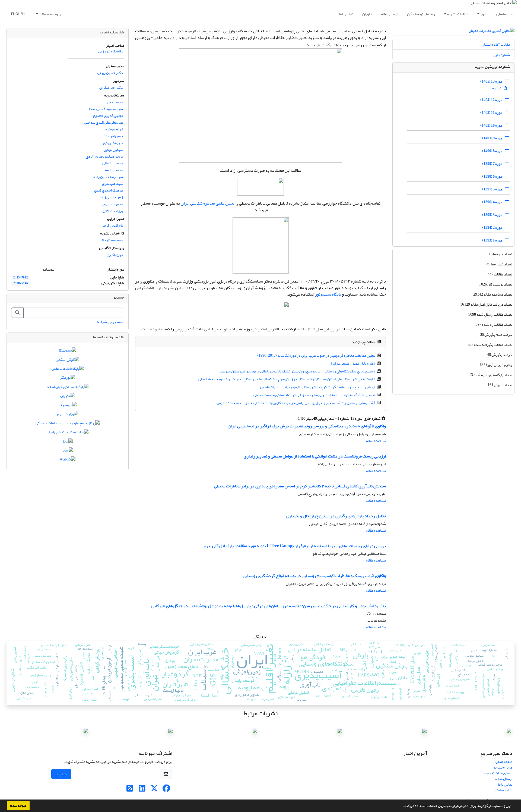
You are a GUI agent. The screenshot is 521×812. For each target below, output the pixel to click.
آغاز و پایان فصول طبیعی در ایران (352, 363)
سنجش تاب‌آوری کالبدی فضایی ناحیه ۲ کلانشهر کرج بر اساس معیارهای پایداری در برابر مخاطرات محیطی (300, 486)
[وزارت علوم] (67, 415)
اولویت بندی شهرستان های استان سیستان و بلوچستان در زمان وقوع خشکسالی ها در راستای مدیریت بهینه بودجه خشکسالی (286, 379)
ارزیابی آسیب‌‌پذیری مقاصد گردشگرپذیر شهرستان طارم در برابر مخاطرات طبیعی (317, 387)
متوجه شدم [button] (18, 805)
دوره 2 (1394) (492, 227)
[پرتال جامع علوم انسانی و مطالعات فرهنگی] (68, 424)
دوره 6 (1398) (492, 176)
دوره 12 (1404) (491, 100)
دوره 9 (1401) (492, 138)
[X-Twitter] (154, 790)
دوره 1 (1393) (492, 240)
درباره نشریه (502, 767)
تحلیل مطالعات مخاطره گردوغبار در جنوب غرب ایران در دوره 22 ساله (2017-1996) (316, 355)
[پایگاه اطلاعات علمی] (68, 369)
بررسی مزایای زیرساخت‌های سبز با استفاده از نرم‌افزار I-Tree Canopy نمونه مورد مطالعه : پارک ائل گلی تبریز (294, 546)
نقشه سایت (503, 790)
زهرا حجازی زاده (111, 197)
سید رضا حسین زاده (108, 176)
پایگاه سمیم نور (328, 294)
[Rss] (130, 790)
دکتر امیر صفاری (111, 87)
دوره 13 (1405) (491, 81)
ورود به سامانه (50, 14)
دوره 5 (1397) (492, 189)
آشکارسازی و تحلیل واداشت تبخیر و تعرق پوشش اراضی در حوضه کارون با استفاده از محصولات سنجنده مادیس (296, 402)
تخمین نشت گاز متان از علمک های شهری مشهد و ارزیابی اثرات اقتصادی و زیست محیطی (314, 395)
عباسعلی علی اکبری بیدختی (103, 122)
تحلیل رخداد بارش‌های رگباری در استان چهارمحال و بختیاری (336, 516)
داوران (367, 14)
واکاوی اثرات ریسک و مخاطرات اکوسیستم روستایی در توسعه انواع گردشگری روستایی (314, 576)
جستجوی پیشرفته (110, 321)
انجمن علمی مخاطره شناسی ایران (208, 203)
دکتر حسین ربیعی (110, 72)
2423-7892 (20, 277)
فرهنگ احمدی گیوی (108, 190)
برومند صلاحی (113, 210)
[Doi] (68, 442)
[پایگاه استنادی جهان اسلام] (67, 387)
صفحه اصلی (504, 14)
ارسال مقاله (389, 14)
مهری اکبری (115, 254)
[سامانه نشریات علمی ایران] (67, 433)
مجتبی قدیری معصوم (108, 115)
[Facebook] (166, 790)
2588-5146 (20, 283)
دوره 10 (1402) (491, 125)
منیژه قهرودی (113, 142)
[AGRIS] (67, 460)
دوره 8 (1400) (492, 151)
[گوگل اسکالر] (67, 360)
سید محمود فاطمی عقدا (106, 108)
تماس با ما (346, 14)
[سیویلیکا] (67, 351)
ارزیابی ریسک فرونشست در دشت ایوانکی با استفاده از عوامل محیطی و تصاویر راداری (315, 456)
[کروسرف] (68, 406)
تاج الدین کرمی (112, 225)
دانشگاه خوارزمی (110, 51)
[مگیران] (67, 397)
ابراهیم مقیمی (113, 129)
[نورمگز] (67, 379)
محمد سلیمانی (112, 163)
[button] (401, 806)
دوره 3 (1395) (492, 214)
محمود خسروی (112, 204)
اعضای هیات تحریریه (497, 773)
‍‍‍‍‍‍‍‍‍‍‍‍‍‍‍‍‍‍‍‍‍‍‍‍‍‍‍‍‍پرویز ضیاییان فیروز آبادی (104, 156)
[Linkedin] (142, 790)
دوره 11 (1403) (491, 112)
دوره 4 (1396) (492, 202)
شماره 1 (496, 88)
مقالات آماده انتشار (496, 44)
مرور (484, 14)
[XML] (294, 418)
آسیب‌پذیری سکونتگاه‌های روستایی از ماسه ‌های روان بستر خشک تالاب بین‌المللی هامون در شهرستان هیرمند (297, 371)
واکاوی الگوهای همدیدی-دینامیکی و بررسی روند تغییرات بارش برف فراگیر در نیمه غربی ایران (307, 426)
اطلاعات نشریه (457, 14)
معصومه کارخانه (111, 240)
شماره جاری (501, 54)
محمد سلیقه (114, 170)
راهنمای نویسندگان (421, 14)
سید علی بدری (112, 183)
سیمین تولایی (113, 149)
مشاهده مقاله (376, 440)
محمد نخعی (115, 102)
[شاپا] (67, 451)
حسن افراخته (113, 136)
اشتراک (61, 774)
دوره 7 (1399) (492, 163)
